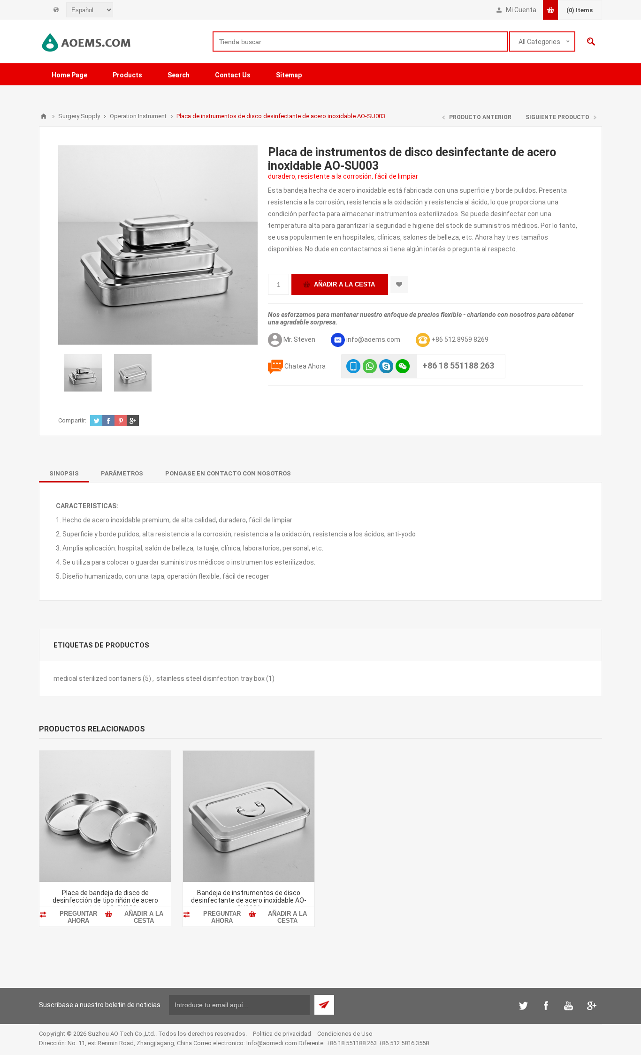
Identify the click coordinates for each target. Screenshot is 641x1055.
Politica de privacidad (282, 1033)
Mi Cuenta (521, 10)
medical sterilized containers (97, 678)
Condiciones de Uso (345, 1033)
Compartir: (72, 420)
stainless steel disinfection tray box (210, 678)
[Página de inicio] (43, 116)
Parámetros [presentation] (122, 473)
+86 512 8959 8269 (459, 339)
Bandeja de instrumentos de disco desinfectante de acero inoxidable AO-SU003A (248, 900)
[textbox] (360, 41)
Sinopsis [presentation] (64, 473)
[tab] (64, 473)
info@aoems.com (373, 339)
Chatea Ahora (305, 366)
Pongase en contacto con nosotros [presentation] (228, 473)
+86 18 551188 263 (458, 365)
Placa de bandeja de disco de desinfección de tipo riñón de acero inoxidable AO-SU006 (105, 900)
